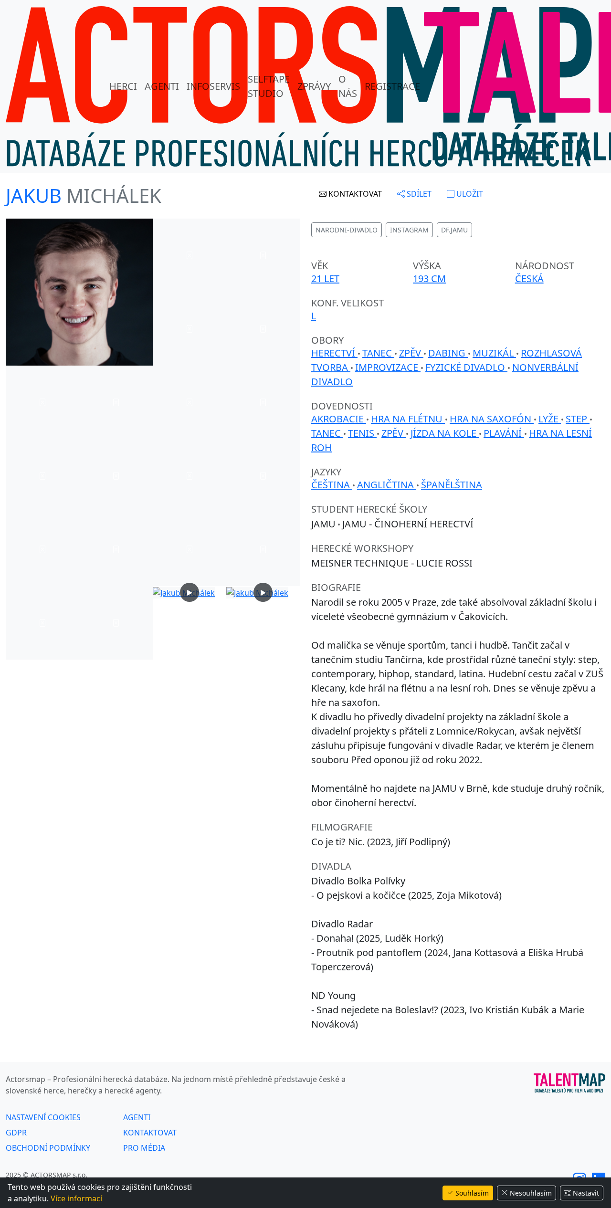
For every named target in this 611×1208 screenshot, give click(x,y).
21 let (325, 278)
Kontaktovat (150, 1132)
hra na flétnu (408, 418)
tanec (378, 353)
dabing (448, 353)
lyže (549, 418)
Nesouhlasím (531, 1192)
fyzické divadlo (466, 367)
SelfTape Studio (269, 86)
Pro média (144, 1148)
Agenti (162, 86)
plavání (504, 433)
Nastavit (586, 1192)
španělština (451, 484)
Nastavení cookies (43, 1117)
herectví (334, 353)
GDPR (16, 1132)
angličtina (386, 484)
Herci (123, 86)
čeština (331, 484)
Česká (529, 278)
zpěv (411, 353)
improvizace (388, 367)
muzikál (494, 353)
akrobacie (338, 418)
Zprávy (314, 86)
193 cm (429, 278)
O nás (347, 86)
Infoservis (213, 86)
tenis (362, 433)
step (578, 418)
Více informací (76, 1198)
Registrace (392, 86)
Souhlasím (472, 1192)
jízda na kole (445, 433)
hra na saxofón (492, 418)
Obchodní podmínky (48, 1148)
